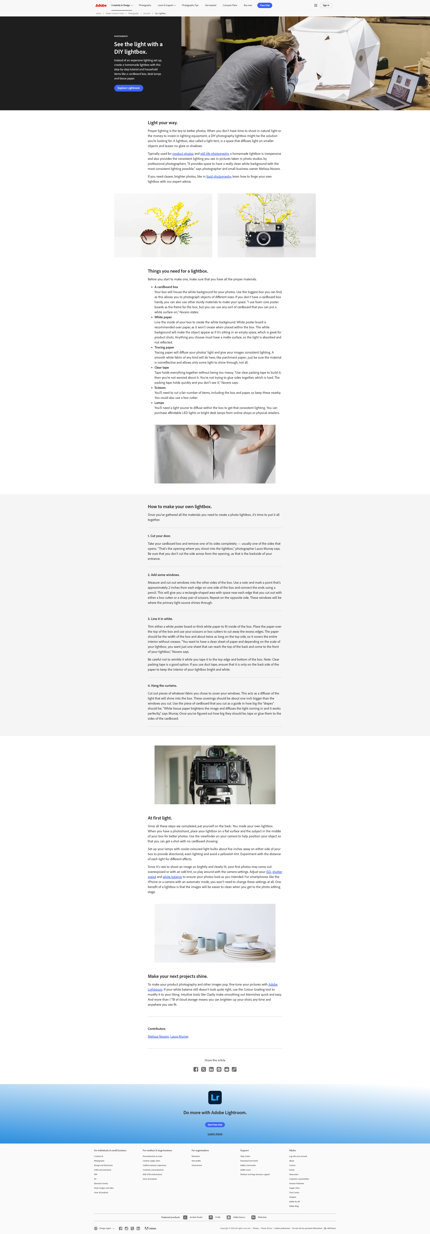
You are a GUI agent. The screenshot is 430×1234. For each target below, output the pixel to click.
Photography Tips (190, 5)
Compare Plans (230, 5)
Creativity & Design (120, 5)
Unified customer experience (154, 1165)
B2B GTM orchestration (152, 1174)
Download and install (249, 1161)
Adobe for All (294, 1201)
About (291, 1161)
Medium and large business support (255, 1174)
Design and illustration (103, 1165)
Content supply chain (151, 1161)
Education (196, 1156)
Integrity (292, 1197)
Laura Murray (179, 1036)
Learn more (215, 1134)
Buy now (248, 5)
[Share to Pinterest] (219, 1069)
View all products (101, 1192)
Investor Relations (296, 1183)
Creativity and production (153, 1170)
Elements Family (101, 1183)
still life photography (214, 154)
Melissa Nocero (158, 1036)
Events (292, 1170)
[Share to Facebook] (196, 1069)
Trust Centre (294, 1192)
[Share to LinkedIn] (211, 1069)
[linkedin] (138, 1228)
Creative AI (98, 1156)
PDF (95, 1174)
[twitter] (132, 1228)
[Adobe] (101, 5)
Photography (145, 5)
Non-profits (196, 1161)
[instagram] (126, 1228)
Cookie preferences (282, 1228)
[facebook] (120, 1228)
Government (197, 1165)
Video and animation (102, 1170)
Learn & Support (165, 5)
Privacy (256, 1228)
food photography (218, 176)
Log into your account (298, 1156)
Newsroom (293, 1174)
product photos (183, 154)
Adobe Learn (245, 1170)
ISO (268, 872)
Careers (292, 1165)
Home (98, 13)
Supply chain (294, 1188)
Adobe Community (248, 1165)
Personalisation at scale (152, 1156)
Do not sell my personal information (307, 1228)
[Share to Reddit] (226, 1069)
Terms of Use (266, 1228)
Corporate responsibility (299, 1179)
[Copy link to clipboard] (234, 1069)
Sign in (326, 5)
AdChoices (331, 1228)
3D (95, 1179)
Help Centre (245, 1156)
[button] (315, 5)
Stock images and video (104, 1188)
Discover (146, 13)
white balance (172, 877)
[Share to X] (203, 1069)
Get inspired (210, 5)
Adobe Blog (294, 1206)
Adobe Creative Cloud (115, 13)
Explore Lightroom (129, 88)
